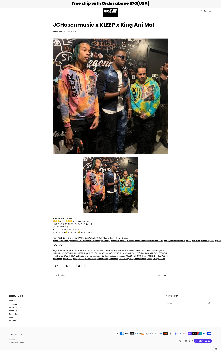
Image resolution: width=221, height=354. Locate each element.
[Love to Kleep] (110, 11)
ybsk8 (149, 259)
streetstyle (57, 259)
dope (125, 250)
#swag (188, 241)
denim (112, 250)
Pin (82, 266)
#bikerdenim (179, 241)
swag (75, 259)
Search (12, 300)
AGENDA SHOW (64, 250)
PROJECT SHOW (133, 256)
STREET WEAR (162, 256)
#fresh (86, 241)
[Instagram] (180, 341)
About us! (13, 304)
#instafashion (157, 241)
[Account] (201, 11)
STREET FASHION (147, 256)
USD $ (16, 334)
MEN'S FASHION (142, 253)
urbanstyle (113, 259)
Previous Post (60, 275)
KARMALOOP (58, 253)
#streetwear (132, 241)
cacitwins (91, 250)
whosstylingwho (126, 259)
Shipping (13, 311)
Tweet (59, 266)
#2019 (92, 241)
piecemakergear (118, 256)
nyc (90, 256)
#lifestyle (115, 241)
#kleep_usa (77, 241)
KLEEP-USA (83, 253)
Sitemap (12, 321)
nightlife (84, 256)
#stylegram (169, 241)
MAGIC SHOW (129, 253)
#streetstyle (66, 241)
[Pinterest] (193, 341)
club (107, 250)
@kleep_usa (83, 221)
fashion (132, 250)
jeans (161, 250)
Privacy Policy (15, 307)
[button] (205, 11)
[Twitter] (186, 341)
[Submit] (209, 303)
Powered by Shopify (16, 342)
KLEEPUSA (93, 253)
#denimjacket (208, 241)
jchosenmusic (153, 250)
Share (71, 266)
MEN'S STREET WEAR (158, 253)
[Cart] (210, 11)
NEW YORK (75, 256)
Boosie (83, 250)
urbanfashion (102, 259)
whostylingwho (140, 259)
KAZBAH (68, 253)
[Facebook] (183, 341)
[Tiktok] (189, 341)
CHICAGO (100, 250)
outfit (95, 256)
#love (194, 241)
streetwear (67, 259)
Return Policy (14, 314)
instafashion (141, 250)
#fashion (57, 241)
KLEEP (74, 253)
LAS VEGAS (103, 253)
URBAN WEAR (90, 259)
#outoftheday (122, 238)
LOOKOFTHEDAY (115, 253)
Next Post (162, 275)
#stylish (122, 241)
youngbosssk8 (159, 259)
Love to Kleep (21, 340)
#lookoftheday (109, 238)
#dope (107, 241)
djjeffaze (119, 250)
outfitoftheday (104, 256)
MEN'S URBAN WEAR (62, 256)
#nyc (199, 241)
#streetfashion (144, 241)
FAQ (11, 317)
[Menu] (11, 11)
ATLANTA (75, 250)
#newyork (99, 241)
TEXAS (81, 259)
